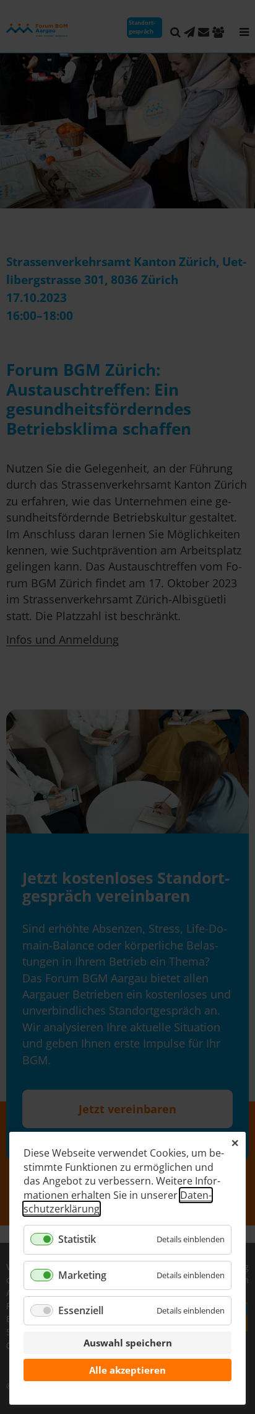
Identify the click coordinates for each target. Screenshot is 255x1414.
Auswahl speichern (128, 1342)
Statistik (77, 1239)
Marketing (82, 1275)
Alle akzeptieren (127, 1370)
